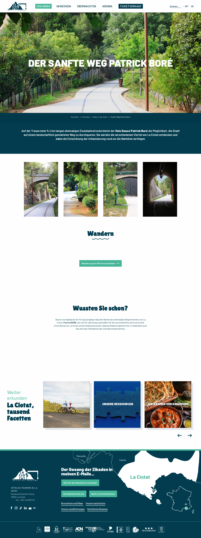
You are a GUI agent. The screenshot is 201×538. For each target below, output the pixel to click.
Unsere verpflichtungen (73, 509)
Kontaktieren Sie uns (73, 493)
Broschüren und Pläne (72, 503)
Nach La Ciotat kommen (103, 493)
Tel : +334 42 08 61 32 (25, 500)
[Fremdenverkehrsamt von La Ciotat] (17, 6)
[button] (175, 6)
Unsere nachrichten (95, 503)
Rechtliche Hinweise (97, 509)
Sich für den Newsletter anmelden (80, 482)
